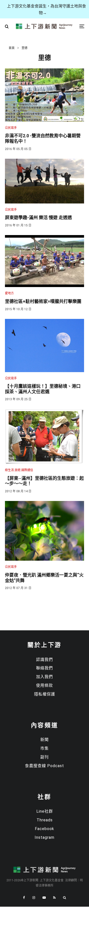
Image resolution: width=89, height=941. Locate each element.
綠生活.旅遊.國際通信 (19, 470)
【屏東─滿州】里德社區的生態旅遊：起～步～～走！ (44, 481)
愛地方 (9, 293)
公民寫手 (11, 128)
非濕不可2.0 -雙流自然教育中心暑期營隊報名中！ (43, 138)
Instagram (44, 837)
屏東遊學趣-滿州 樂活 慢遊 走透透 (38, 217)
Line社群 (44, 811)
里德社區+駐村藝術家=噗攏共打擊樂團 (43, 301)
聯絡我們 (44, 668)
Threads (45, 820)
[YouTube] (44, 897)
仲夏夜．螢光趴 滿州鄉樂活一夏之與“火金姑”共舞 (44, 577)
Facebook (44, 828)
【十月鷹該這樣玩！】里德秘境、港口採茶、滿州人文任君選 (43, 389)
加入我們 (44, 676)
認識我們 (44, 659)
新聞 (44, 739)
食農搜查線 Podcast (44, 765)
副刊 (44, 757)
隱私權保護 (44, 694)
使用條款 (44, 685)
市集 (44, 748)
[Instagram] (34, 897)
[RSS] (54, 897)
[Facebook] (24, 897)
